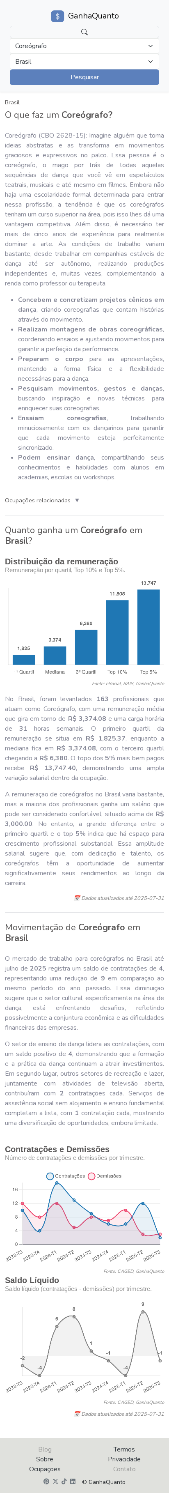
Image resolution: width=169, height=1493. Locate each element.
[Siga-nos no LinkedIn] (72, 1481)
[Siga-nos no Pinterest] (46, 1481)
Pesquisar (85, 77)
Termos (124, 1449)
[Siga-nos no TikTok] (64, 1481)
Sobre (44, 1459)
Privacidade (124, 1459)
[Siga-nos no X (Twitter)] (55, 1481)
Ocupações (45, 1469)
